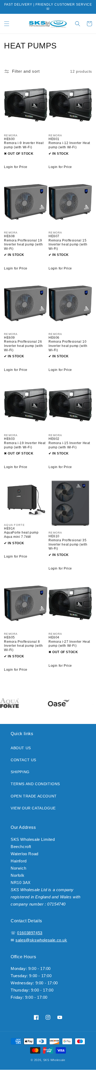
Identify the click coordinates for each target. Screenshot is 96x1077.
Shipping (20, 772)
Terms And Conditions (35, 784)
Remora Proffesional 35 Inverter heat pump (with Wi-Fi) (68, 544)
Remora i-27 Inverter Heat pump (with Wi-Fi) (69, 644)
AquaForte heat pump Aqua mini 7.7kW (21, 535)
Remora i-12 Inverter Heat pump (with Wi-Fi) (69, 145)
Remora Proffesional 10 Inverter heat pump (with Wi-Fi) (68, 346)
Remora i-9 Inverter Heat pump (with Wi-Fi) (23, 145)
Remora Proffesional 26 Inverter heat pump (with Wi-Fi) (23, 346)
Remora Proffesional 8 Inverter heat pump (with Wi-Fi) (23, 646)
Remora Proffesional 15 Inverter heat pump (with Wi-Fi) (68, 245)
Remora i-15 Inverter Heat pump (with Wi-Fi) (69, 445)
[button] (7, 24)
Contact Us (23, 760)
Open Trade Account (34, 796)
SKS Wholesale (54, 1060)
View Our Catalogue (33, 808)
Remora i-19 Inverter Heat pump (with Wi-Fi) (25, 445)
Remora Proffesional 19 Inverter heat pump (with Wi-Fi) (23, 245)
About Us (21, 748)
